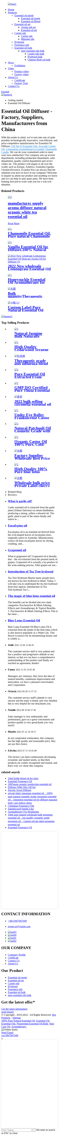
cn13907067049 (9, 1035)
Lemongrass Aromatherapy (20, 149)
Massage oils (27, 39)
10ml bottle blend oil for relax (23, 778)
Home (11, 9)
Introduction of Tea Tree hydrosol (30, 571)
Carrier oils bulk (36, 53)
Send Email (7, 1032)
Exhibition (19, 65)
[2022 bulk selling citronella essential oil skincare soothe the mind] (18, 396)
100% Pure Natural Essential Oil (18, 1020)
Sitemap (16, 1017)
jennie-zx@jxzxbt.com (19, 926)
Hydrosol (19, 42)
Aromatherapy (18, 1026)
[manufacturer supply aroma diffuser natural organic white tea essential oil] (10, 197)
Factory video (21, 74)
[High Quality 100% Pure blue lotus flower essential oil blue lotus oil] (16, 464)
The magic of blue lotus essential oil (31, 596)
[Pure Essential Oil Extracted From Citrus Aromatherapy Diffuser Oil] (16, 369)
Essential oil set (22, 24)
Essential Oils (8, 1023)
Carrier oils (20, 33)
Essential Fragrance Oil (20, 781)
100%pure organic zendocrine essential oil (29, 784)
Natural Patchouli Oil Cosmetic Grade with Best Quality (32, 431)
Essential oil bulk (23, 47)
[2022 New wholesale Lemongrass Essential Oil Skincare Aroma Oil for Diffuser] (29, 261)
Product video (21, 71)
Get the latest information (14, 1009)
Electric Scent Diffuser (19, 790)
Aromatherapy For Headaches (23, 811)
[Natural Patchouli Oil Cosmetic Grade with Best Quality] (16, 423)
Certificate (19, 80)
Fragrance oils (21, 45)
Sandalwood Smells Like (21, 808)
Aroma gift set (28, 27)
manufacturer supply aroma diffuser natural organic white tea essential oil (27, 210)
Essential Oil (42, 1020)
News (11, 62)
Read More (14, 223)
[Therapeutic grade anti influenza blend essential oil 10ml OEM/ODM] (19, 356)
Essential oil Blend (30, 21)
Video (11, 68)
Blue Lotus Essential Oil (24, 620)
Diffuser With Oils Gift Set (22, 787)
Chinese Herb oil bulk (39, 59)
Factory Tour (21, 83)
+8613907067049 (17, 921)
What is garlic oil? (20, 501)
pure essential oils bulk (32, 50)
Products (12, 12)
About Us (13, 77)
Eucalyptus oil (17, 525)
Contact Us (14, 86)
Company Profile (17, 954)
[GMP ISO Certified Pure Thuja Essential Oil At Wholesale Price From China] (16, 383)
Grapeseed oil (17, 550)
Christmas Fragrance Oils (21, 805)
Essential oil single (24, 15)
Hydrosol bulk (35, 56)
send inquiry (7, 1011)
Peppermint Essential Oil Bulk (32, 1023)
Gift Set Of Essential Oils (24, 146)
